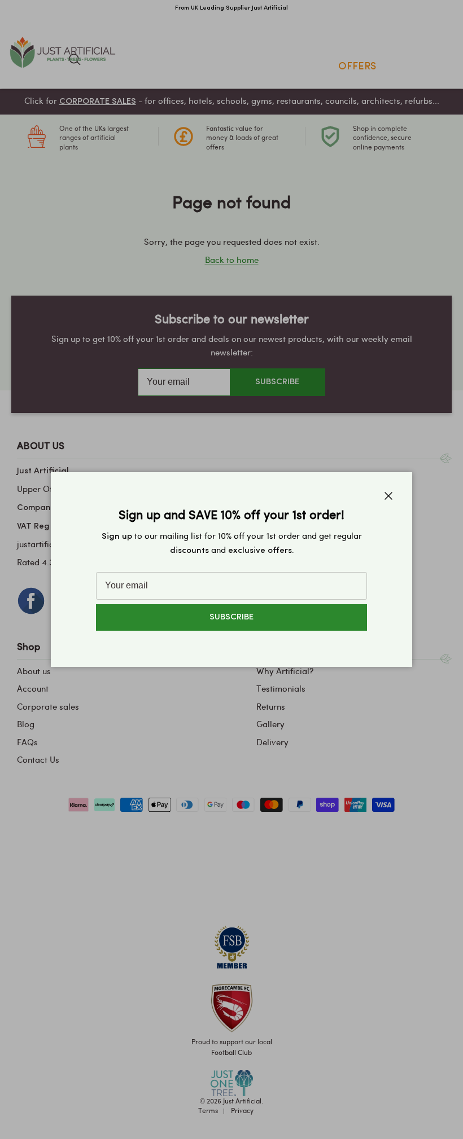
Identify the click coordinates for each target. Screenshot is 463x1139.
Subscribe (231, 617)
